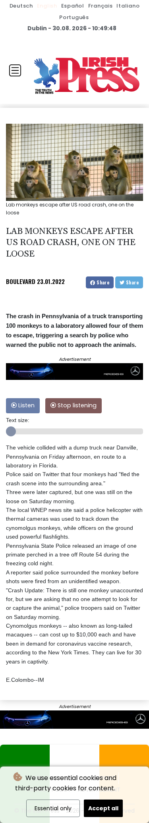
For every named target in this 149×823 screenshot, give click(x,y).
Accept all (103, 808)
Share (102, 282)
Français (100, 6)
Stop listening (76, 405)
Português (74, 17)
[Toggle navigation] (15, 70)
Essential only (53, 808)
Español (72, 6)
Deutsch (21, 6)
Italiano (127, 6)
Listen (26, 405)
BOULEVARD (20, 281)
